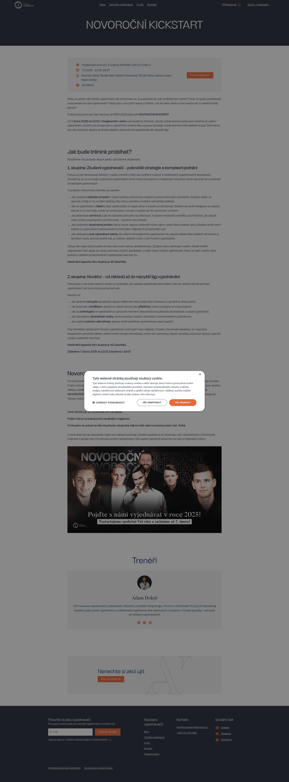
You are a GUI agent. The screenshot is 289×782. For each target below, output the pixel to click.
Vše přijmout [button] (183, 402)
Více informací (147, 394)
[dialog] (144, 391)
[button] (108, 402)
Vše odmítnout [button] (152, 402)
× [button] (200, 374)
